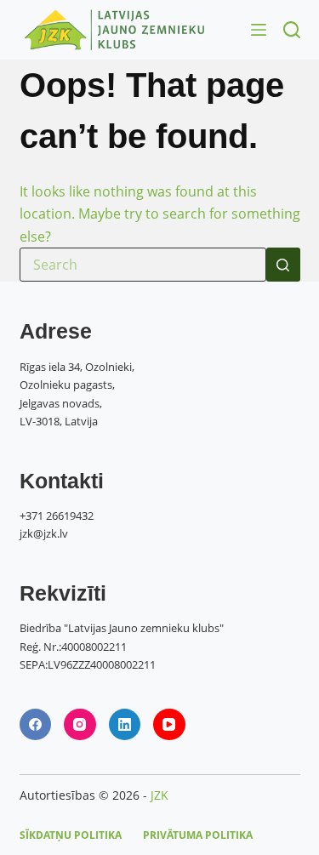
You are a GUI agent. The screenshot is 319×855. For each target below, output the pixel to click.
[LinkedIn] (125, 725)
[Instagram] (80, 725)
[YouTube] (169, 725)
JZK (159, 795)
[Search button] (283, 265)
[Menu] (258, 29)
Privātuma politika (198, 835)
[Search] (291, 29)
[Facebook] (36, 725)
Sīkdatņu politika (71, 835)
